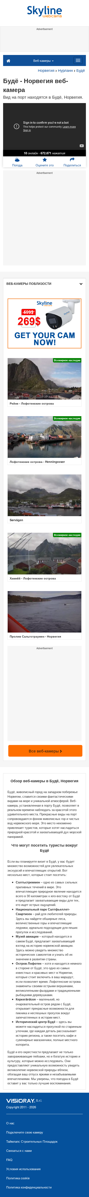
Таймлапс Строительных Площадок (32, 1141)
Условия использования (23, 1169)
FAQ (9, 1159)
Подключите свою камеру (24, 1132)
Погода (17, 165)
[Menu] (78, 60)
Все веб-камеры (44, 751)
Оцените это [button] (45, 165)
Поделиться (72, 165)
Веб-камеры (42, 60)
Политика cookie (18, 1178)
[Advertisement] (44, 41)
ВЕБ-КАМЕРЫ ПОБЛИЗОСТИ (28, 283)
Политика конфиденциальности (29, 1187)
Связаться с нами (19, 1150)
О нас (10, 1123)
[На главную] (8, 60)
